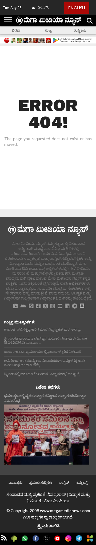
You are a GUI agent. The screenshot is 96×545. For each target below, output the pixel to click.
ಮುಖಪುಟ (15, 482)
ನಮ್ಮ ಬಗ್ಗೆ (81, 482)
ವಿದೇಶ (16, 30)
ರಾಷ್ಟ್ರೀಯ (80, 30)
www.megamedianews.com (65, 510)
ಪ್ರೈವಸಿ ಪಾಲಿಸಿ (48, 525)
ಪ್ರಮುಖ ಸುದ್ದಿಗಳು (40, 482)
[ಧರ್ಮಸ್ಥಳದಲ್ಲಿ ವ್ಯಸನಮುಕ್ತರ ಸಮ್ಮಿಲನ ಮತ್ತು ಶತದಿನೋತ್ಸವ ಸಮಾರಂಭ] (46, 435)
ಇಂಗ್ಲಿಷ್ (64, 482)
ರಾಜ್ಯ (48, 30)
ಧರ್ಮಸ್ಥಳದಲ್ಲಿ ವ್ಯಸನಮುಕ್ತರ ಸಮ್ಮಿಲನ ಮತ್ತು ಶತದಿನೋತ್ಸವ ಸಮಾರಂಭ (45, 398)
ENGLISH (76, 7)
